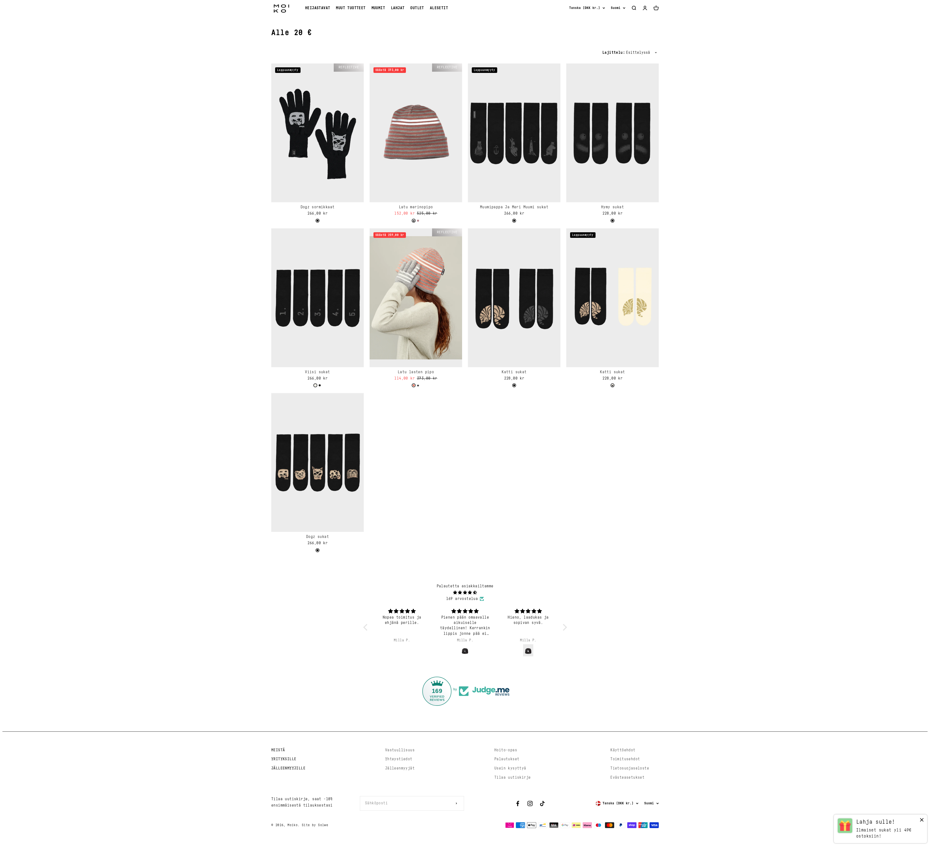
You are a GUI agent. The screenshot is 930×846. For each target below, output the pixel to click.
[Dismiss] (922, 821)
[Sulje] (916, 690)
